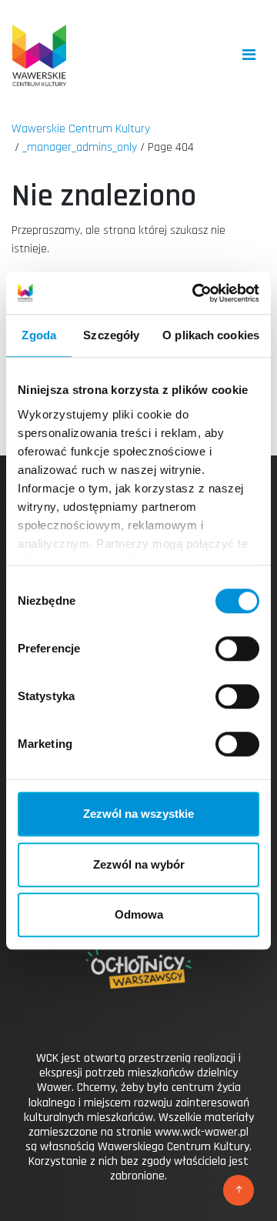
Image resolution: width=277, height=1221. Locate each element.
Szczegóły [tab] (111, 335)
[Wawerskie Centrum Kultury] (39, 55)
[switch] (237, 648)
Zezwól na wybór (139, 864)
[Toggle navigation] (249, 55)
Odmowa (139, 914)
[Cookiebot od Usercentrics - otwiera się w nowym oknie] (195, 293)
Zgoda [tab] (39, 335)
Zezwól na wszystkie (138, 813)
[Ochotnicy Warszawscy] (138, 986)
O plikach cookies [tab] (210, 335)
